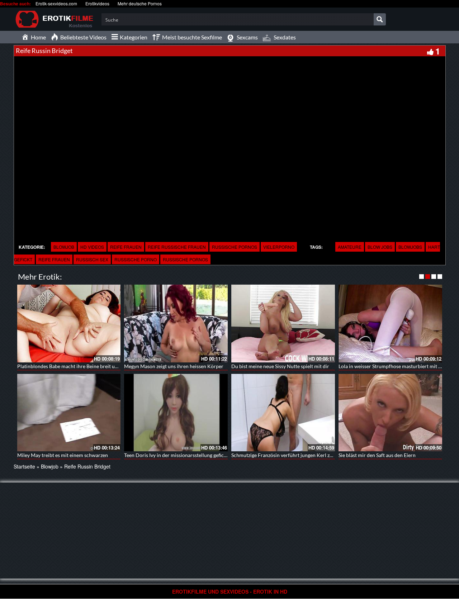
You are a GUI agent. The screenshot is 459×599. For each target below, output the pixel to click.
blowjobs (410, 247)
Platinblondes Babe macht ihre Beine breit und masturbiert (82, 366)
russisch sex (92, 259)
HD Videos (92, 247)
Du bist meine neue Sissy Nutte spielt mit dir (280, 366)
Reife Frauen (126, 247)
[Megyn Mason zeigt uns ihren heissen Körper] (176, 323)
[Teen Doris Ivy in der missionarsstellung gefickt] (176, 413)
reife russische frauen (177, 247)
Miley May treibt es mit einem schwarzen (62, 455)
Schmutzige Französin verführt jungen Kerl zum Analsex (293, 455)
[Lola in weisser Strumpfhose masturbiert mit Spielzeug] (390, 323)
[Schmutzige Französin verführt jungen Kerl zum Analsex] (283, 413)
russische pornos (234, 247)
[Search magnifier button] (380, 19)
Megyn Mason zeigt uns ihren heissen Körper (173, 366)
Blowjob (63, 247)
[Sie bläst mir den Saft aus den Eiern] (390, 413)
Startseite (24, 466)
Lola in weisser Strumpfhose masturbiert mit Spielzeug (399, 366)
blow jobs (380, 247)
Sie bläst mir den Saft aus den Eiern (377, 455)
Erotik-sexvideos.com (56, 3)
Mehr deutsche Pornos (140, 3)
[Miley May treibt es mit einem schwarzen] (69, 413)
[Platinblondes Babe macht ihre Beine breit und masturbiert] (69, 323)
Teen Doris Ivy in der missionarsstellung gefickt (176, 455)
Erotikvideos (97, 3)
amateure (349, 247)
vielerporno (278, 247)
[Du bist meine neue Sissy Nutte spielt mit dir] (283, 323)
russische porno (135, 259)
